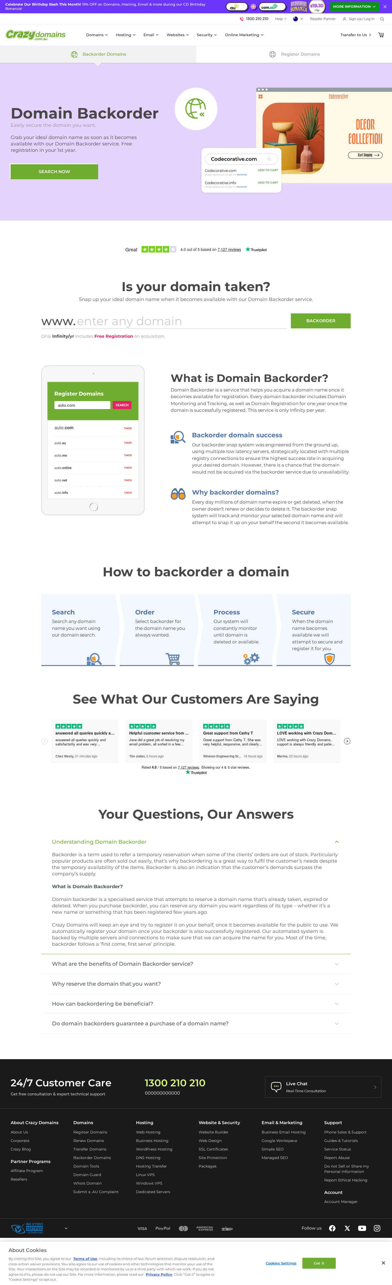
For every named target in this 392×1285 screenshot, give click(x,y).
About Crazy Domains (34, 1122)
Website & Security (219, 1122)
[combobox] (51, 1228)
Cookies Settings (281, 1263)
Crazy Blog (21, 1149)
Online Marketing (242, 34)
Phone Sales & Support (345, 1132)
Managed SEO (275, 1157)
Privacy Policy (159, 1274)
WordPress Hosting (154, 1149)
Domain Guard (87, 1174)
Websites (176, 34)
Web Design (210, 1140)
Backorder (320, 320)
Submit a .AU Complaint (96, 1191)
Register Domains (90, 1132)
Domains (94, 34)
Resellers (19, 1179)
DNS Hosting (148, 1157)
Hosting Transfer (151, 1166)
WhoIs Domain (87, 1183)
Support (333, 1122)
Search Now (54, 171)
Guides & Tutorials (341, 1140)
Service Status (337, 1149)
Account (333, 1192)
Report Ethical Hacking (345, 1180)
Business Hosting (152, 1140)
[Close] (383, 1263)
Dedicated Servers (153, 1191)
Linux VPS (145, 1174)
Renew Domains (88, 1140)
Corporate (20, 1140)
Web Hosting (148, 1132)
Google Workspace (279, 1140)
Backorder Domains (92, 1157)
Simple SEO (273, 1149)
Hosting (123, 34)
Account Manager (341, 1201)
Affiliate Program (27, 1170)
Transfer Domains (89, 1149)
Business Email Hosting (284, 1132)
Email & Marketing (282, 1122)
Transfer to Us (354, 34)
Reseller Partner (323, 19)
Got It (319, 1263)
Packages (208, 1166)
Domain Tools (86, 1166)
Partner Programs (30, 1161)
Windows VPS (149, 1183)
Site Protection (213, 1157)
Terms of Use (85, 1259)
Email (148, 34)
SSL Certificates (213, 1149)
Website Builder (214, 1132)
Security (205, 34)
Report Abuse (337, 1157)
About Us (19, 1132)
